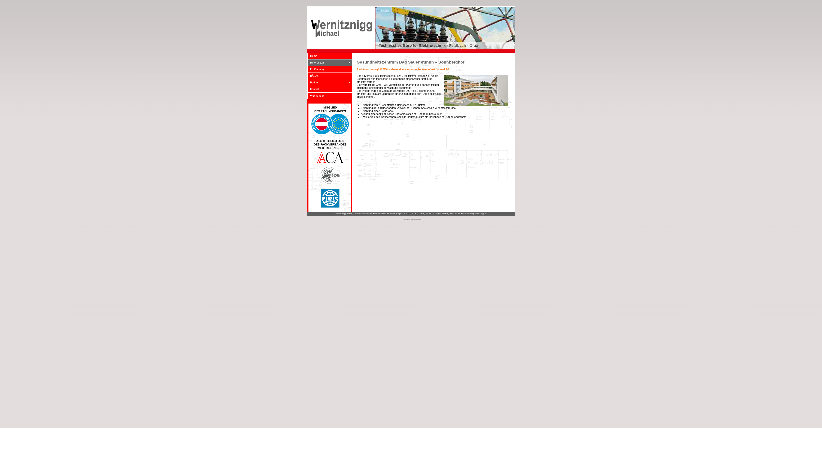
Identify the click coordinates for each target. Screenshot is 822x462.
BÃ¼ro (314, 75)
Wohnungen (317, 95)
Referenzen (315, 62)
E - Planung (317, 69)
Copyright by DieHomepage (411, 219)
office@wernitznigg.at (477, 214)
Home (313, 56)
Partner (313, 82)
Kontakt (314, 89)
